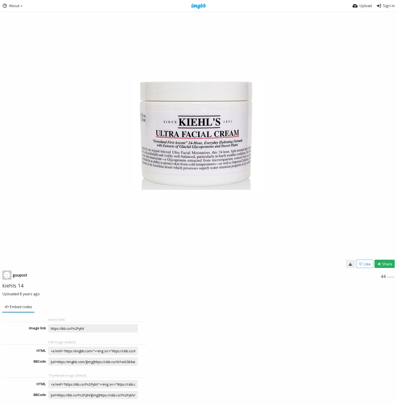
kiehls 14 (13, 285)
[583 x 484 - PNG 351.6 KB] (350, 264)
